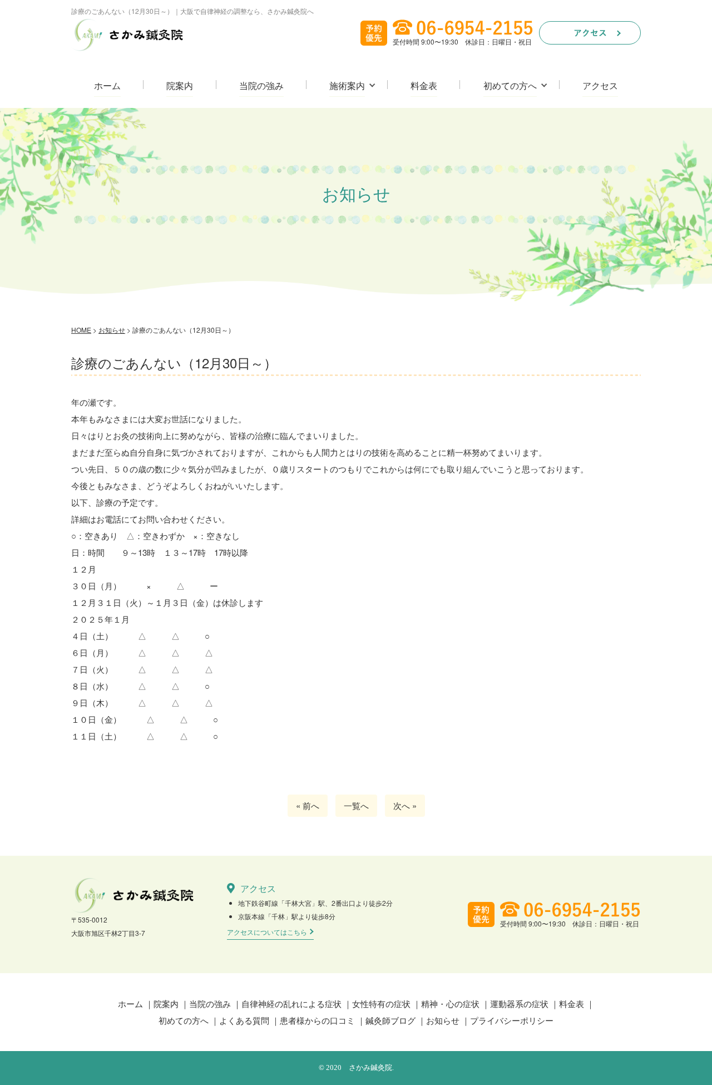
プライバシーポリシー (511, 1020)
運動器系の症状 (519, 1003)
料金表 (424, 86)
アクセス (600, 86)
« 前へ (307, 805)
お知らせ (442, 1020)
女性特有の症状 (381, 1003)
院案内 (179, 86)
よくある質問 (244, 1020)
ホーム (107, 86)
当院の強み (261, 86)
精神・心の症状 (450, 1003)
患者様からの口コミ (317, 1020)
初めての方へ (510, 86)
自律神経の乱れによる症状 (291, 1003)
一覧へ (356, 805)
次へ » (405, 805)
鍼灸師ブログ (390, 1020)
